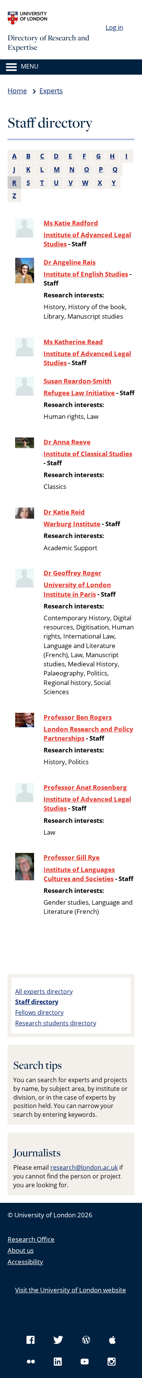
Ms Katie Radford (71, 223)
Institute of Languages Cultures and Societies (79, 874)
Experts (51, 90)
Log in (114, 27)
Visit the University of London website (70, 1289)
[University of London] (64, 18)
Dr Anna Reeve (67, 442)
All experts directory (44, 991)
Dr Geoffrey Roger (72, 572)
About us (21, 1250)
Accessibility (25, 1261)
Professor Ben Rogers (78, 717)
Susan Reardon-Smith (77, 381)
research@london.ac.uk (84, 1167)
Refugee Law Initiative (79, 392)
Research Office (31, 1239)
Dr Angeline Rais (69, 262)
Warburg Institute (72, 523)
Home (17, 90)
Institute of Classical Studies (88, 453)
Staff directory (36, 1002)
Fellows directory (39, 1012)
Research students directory (55, 1023)
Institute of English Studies (86, 274)
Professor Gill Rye (72, 857)
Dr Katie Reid (64, 512)
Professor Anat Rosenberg (85, 787)
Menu (30, 66)
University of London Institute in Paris (77, 589)
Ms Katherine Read (73, 341)
